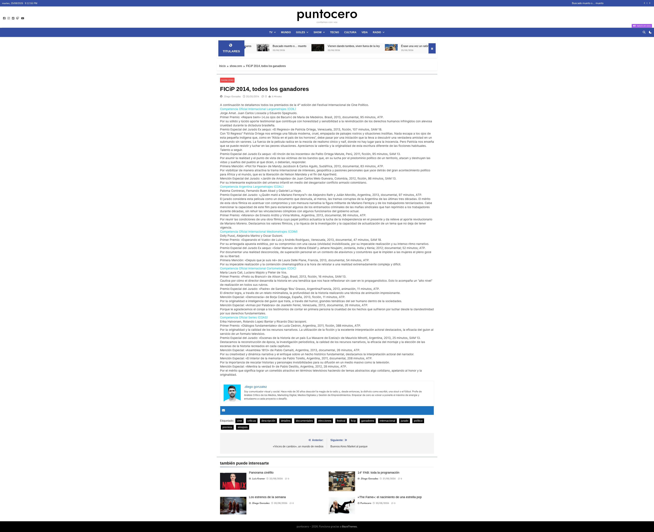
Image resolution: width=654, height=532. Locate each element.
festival (341, 420)
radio (377, 32)
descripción (268, 420)
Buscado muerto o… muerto (253, 46)
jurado (404, 420)
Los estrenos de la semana (267, 497)
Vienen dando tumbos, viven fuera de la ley (579, 4)
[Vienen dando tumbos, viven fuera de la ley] (282, 47)
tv (270, 32)
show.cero (227, 80)
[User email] (223, 410)
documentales (304, 420)
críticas (251, 420)
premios (227, 427)
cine (239, 420)
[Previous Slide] (644, 3)
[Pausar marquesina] (432, 48)
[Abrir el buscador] (644, 32)
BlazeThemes (349, 526)
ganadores (367, 420)
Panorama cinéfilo (261, 472)
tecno (334, 32)
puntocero (327, 13)
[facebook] (4, 18)
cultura (350, 32)
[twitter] (13, 18)
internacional (387, 420)
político (418, 420)
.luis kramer (258, 478)
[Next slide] (649, 3)
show (318, 32)
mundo (286, 32)
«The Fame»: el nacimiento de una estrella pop (390, 497)
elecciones (324, 420)
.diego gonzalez (232, 96)
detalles (285, 420)
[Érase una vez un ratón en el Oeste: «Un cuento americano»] (355, 47)
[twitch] (17, 18)
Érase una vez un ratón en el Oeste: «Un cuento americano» (401, 46)
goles (300, 32)
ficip (353, 420)
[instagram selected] (8, 18)
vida (365, 32)
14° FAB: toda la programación (378, 472)
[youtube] (22, 18)
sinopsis (243, 427)
